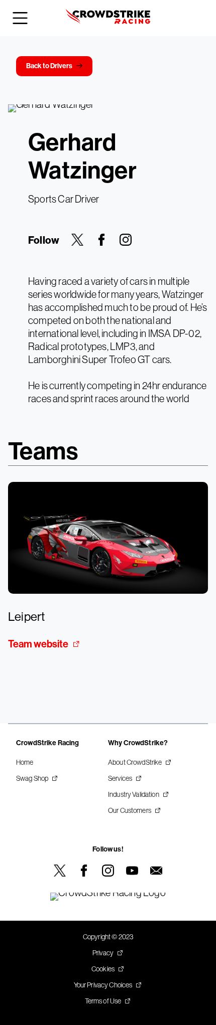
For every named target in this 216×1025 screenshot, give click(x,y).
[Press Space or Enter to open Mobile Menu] (20, 18)
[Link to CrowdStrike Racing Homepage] (108, 18)
